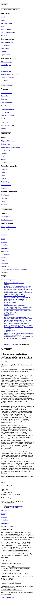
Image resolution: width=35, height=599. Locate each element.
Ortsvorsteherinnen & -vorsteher (10, 74)
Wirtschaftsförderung (7, 220)
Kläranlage (4, 204)
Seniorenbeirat (5, 80)
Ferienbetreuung (5, 150)
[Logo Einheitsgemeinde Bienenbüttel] (15, 269)
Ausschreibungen (6, 65)
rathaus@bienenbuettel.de (12, 494)
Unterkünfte (4, 96)
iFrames (5, 550)
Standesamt (4, 162)
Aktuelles (3, 17)
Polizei (3, 201)
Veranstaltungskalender (7, 109)
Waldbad (3, 128)
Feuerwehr (4, 198)
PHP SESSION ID (8, 580)
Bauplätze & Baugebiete (8, 230)
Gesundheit (4, 172)
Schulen (3, 156)
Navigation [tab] (4, 4)
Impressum (4, 242)
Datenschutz (4, 245)
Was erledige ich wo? (7, 42)
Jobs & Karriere (5, 68)
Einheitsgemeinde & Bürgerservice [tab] (10, 9)
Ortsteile (3, 20)
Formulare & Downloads (8, 32)
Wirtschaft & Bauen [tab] (6, 209)
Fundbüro (3, 51)
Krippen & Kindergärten (8, 141)
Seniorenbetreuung (6, 185)
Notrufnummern (5, 195)
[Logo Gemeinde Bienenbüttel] (13, 506)
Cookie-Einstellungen (7, 526)
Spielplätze (4, 153)
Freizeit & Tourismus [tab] (6, 85)
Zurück (3, 482)
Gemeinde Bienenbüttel (11, 344)
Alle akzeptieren (17, 589)
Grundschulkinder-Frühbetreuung (10, 147)
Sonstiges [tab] (4, 235)
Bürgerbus (4, 188)
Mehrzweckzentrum (6, 93)
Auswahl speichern (6, 589)
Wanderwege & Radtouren (8, 115)
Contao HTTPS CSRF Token (11, 570)
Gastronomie (4, 99)
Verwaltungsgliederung (7, 77)
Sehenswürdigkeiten (6, 112)
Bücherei (3, 159)
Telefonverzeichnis (6, 45)
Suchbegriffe (4, 272)
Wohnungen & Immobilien (8, 227)
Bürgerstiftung (5, 182)
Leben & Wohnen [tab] (5, 133)
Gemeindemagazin (6, 29)
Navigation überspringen (8, 280)
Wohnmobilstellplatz (6, 102)
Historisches (4, 35)
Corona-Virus (4, 169)
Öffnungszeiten (5, 48)
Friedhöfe (3, 178)
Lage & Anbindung (6, 23)
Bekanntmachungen (6, 62)
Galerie (3, 26)
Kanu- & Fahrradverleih (7, 125)
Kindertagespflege (6, 144)
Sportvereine (4, 122)
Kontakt (3, 239)
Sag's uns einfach (5, 55)
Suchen (3, 276)
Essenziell (6, 568)
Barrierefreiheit (5, 248)
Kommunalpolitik (6, 71)
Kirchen (3, 175)
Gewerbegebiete (5, 217)
